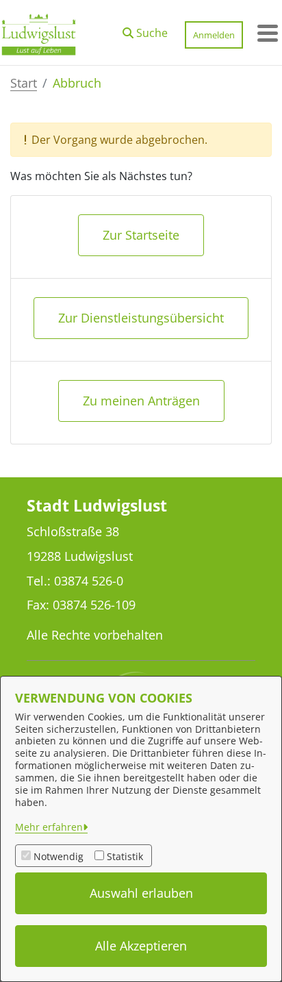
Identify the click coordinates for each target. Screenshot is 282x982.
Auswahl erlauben (141, 893)
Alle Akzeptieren (141, 945)
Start (23, 83)
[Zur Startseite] (38, 33)
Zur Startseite (141, 235)
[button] (145, 29)
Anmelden (214, 35)
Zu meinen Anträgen (141, 400)
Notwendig (59, 856)
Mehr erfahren (49, 826)
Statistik (125, 856)
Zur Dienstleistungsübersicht (141, 318)
